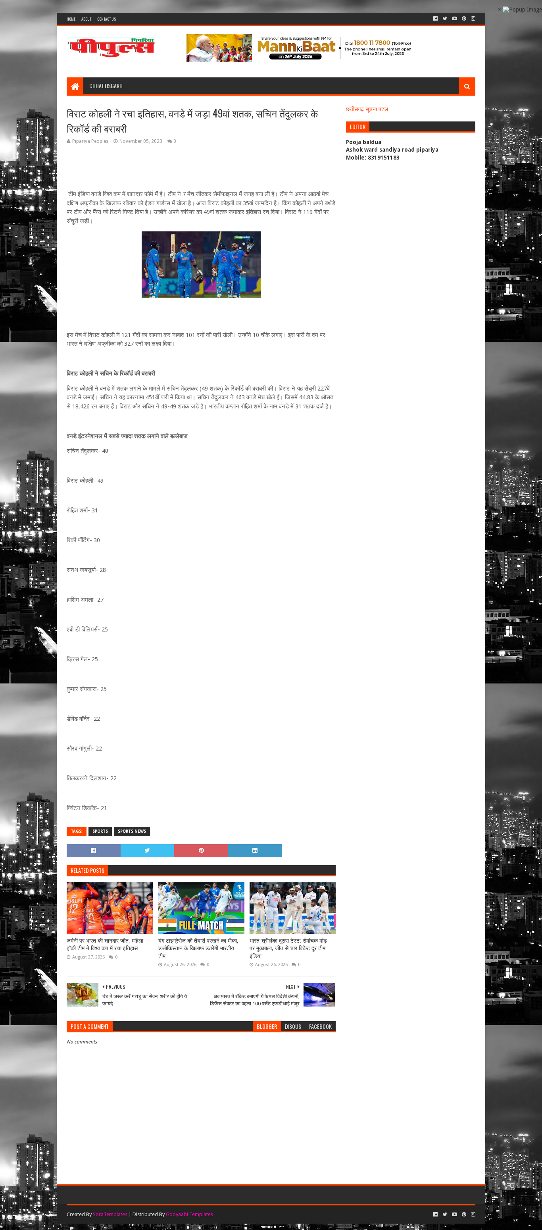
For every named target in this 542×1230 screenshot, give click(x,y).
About (86, 19)
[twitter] (445, 19)
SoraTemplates (110, 1214)
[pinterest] (464, 19)
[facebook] (435, 19)
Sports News (132, 831)
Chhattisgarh (106, 85)
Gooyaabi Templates (189, 1214)
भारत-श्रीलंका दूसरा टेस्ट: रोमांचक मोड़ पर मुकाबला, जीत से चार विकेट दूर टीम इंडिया (288, 948)
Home (71, 19)
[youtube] (454, 19)
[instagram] (472, 19)
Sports (100, 831)
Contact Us (106, 19)
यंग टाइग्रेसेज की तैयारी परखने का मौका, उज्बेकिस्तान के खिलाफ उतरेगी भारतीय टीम (198, 948)
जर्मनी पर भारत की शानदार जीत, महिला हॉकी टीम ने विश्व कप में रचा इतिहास (105, 944)
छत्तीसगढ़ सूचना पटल (367, 109)
